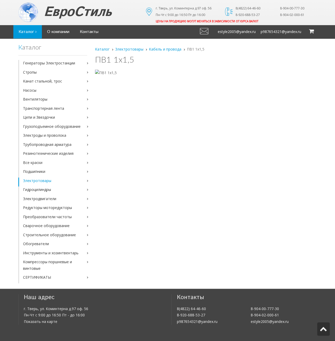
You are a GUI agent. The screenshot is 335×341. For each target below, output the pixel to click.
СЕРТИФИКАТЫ (37, 277)
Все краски (32, 162)
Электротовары (37, 180)
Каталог (27, 32)
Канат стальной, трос (42, 81)
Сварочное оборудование (46, 225)
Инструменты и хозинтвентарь (51, 252)
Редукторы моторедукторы (47, 207)
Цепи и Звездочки (39, 117)
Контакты (89, 32)
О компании (58, 32)
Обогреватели (36, 243)
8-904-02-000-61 (265, 314)
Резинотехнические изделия (48, 153)
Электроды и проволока (44, 135)
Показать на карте (40, 321)
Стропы (30, 72)
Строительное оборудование (49, 234)
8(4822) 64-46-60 (191, 308)
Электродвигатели (39, 198)
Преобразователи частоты (47, 216)
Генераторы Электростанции (49, 62)
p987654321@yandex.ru (281, 31)
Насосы (29, 90)
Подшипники (34, 171)
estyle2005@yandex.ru (237, 31)
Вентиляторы (35, 99)
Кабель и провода (165, 49)
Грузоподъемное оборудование (52, 126)
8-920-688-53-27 (191, 314)
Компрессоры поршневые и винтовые (47, 265)
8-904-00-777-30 (265, 308)
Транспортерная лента (43, 108)
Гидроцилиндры (37, 189)
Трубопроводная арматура (47, 144)
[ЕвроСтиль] (78, 12)
